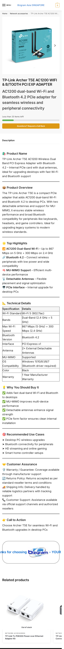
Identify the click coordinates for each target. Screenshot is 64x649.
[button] (57, 5)
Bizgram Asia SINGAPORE (31, 5)
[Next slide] (55, 45)
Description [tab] (8, 140)
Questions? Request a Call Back (31, 126)
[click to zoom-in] (31, 45)
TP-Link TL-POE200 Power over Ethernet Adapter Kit (24, 637)
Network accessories (19, 13)
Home (4, 13)
